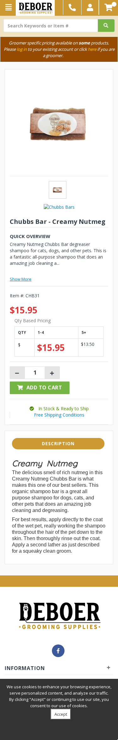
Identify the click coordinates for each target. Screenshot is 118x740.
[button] (90, 7)
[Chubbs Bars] (59, 207)
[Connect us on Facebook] (58, 650)
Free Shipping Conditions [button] (59, 415)
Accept (60, 714)
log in (22, 49)
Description (58, 443)
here (92, 49)
